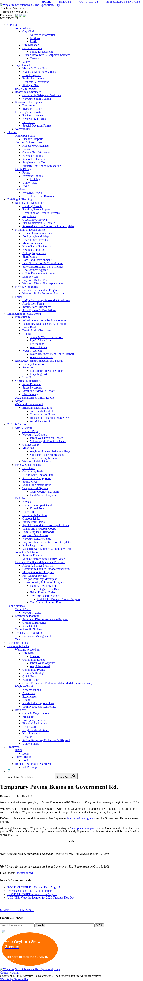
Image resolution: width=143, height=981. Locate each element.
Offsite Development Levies (38, 273)
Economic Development (29, 102)
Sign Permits (29, 256)
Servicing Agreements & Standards (42, 266)
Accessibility (22, 128)
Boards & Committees (28, 91)
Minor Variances (32, 243)
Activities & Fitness (26, 552)
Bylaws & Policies (26, 88)
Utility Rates (29, 182)
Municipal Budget (25, 135)
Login (25, 753)
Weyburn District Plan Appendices (42, 283)
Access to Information (43, 34)
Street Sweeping (32, 387)
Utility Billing (23, 169)
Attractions (28, 693)
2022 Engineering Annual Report (34, 397)
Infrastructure (23, 317)
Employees (13, 746)
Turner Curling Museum (44, 458)
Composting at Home (42, 414)
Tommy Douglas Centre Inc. (39, 706)
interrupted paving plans (81, 818)
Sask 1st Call (30, 626)
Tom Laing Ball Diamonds (38, 532)
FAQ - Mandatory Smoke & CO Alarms (46, 300)
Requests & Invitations (35, 81)
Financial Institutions (34, 723)
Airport (19, 401)
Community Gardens (34, 515)
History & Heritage (33, 673)
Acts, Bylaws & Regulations (39, 310)
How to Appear (31, 75)
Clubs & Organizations (35, 713)
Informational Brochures (36, 306)
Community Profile (33, 669)
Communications (32, 48)
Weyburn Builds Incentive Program (43, 293)
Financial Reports (32, 139)
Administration (23, 28)
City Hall (12, 24)
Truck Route (29, 327)
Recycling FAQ (39, 374)
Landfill (27, 377)
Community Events (33, 659)
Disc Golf (28, 511)
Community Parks (33, 471)
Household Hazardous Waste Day (50, 417)
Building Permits (32, 206)
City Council (22, 65)
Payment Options (32, 155)
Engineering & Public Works (24, 313)
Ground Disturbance (34, 622)
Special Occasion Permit (36, 125)
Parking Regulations (34, 253)
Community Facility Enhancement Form (46, 568)
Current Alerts (23, 609)
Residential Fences (33, 249)
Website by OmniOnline (14, 979)
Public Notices (16, 605)
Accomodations (31, 689)
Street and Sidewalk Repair (38, 390)
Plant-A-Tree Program (43, 495)
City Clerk (28, 31)
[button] (9, 18)
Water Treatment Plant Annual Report (52, 353)
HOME (46, 1)
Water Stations (38, 347)
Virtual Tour (37, 508)
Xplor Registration (33, 545)
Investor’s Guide (32, 108)
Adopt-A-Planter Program (37, 565)
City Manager (30, 44)
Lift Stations (37, 343)
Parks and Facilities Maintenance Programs (40, 562)
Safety (26, 61)
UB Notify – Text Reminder (38, 196)
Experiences (29, 696)
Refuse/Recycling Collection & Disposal (39, 360)
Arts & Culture (23, 427)
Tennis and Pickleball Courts (39, 528)
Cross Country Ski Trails (44, 491)
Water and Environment (29, 404)
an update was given (84, 828)
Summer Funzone (32, 555)
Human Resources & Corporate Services (46, 55)
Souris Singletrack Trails (36, 484)
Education (28, 716)
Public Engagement (41, 51)
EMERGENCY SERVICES (123, 1)
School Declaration (33, 159)
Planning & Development (30, 229)
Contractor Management (36, 636)
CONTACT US (88, 1)
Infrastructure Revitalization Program (44, 320)
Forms (26, 149)
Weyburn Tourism (25, 686)
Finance (12, 132)
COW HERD (23, 757)
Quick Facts (29, 676)
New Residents (31, 733)
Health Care (29, 726)
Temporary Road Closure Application (44, 323)
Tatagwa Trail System (35, 488)
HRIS (18, 750)
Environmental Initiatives (37, 407)
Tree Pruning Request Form (46, 602)
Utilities (26, 333)
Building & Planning (19, 199)
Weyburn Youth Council (36, 98)
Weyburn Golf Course (35, 535)
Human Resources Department (33, 763)
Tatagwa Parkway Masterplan (39, 579)
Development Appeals (35, 270)
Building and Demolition (29, 202)
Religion (27, 736)
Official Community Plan (37, 233)
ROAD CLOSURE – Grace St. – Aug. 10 (32, 894)
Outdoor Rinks (31, 518)
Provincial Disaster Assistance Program (45, 619)
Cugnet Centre (30, 444)
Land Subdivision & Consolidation (42, 263)
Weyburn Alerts (31, 612)
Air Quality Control (41, 411)
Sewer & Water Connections (46, 337)
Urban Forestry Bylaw (43, 592)
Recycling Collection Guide (46, 370)
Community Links (18, 646)
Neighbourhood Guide (35, 730)
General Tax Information (36, 152)
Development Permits (35, 239)
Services (20, 189)
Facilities (20, 498)
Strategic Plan (30, 85)
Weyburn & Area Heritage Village (50, 451)
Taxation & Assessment (28, 142)
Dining (26, 699)
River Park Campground (36, 478)
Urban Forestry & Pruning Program (43, 582)
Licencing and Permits (28, 112)
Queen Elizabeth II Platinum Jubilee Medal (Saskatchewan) (57, 683)
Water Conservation (41, 357)
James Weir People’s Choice (46, 437)
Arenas (26, 501)
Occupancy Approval (34, 219)
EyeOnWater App (32, 192)
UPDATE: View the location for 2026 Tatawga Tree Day (41, 897)
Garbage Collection (33, 364)
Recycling (28, 367)
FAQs (25, 186)
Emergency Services (34, 720)
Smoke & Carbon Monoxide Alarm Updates (48, 226)
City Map (28, 652)
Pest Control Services (34, 575)
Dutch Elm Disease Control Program (58, 599)
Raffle (33, 41)
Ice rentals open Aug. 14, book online (29, 890)
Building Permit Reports (36, 209)
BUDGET (65, 1)
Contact (4, 972)
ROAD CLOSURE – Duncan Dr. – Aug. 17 (33, 887)
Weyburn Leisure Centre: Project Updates (46, 542)
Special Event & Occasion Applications (45, 525)
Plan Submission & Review (38, 222)
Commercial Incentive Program (40, 290)
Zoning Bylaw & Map (35, 236)
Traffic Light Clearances (36, 330)
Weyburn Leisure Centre (36, 538)
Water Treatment (32, 350)
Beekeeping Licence (34, 118)
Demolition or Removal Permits (41, 212)
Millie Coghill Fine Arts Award (48, 441)
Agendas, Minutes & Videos (39, 71)
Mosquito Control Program (38, 572)
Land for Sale (30, 276)
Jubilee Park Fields (33, 521)
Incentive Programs (26, 286)
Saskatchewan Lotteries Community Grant (47, 548)
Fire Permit (28, 122)
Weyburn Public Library (36, 461)
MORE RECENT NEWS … (17, 910)
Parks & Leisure (16, 424)
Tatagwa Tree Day (48, 589)
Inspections (29, 216)
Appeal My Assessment (36, 145)
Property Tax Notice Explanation (41, 165)
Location (35, 656)
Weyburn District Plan (35, 280)
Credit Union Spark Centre (38, 505)
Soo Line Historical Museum (47, 454)
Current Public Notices (28, 629)
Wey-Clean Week (40, 421)
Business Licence (32, 115)
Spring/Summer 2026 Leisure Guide (43, 558)
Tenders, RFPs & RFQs (29, 632)
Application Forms (33, 303)
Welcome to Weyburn (27, 649)
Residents (20, 710)
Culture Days (30, 431)
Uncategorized (24, 872)
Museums (28, 448)
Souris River (29, 481)
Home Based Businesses (36, 246)
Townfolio (28, 105)
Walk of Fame (30, 679)
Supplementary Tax (33, 162)
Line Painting (30, 394)
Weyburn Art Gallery (34, 434)
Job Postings (29, 767)
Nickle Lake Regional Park (38, 474)
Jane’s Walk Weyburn (42, 663)
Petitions (35, 38)
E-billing (35, 179)
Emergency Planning (27, 615)
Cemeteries (28, 468)
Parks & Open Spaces (28, 464)
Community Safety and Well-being (42, 95)
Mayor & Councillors (34, 68)
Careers (34, 58)
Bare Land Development (36, 259)
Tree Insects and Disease (44, 595)
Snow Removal (31, 384)
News (18, 639)
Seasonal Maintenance (28, 380)
